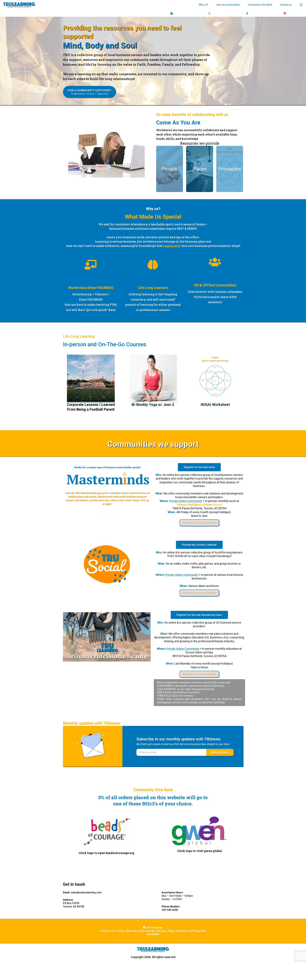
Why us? (203, 4)
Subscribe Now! (220, 752)
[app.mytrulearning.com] (172, 13)
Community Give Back (260, 4)
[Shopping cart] (301, 4)
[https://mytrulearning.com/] (19, 4)
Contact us (286, 4)
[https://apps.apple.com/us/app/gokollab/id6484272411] (248, 13)
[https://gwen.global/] (199, 831)
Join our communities (228, 4)
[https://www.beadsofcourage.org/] (106, 831)
